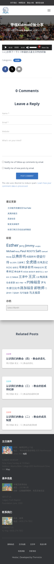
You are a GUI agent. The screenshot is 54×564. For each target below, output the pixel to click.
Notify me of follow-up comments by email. (24, 162)
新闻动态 (10, 544)
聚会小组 (30, 3)
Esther (12, 245)
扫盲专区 (32, 551)
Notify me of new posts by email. (19, 168)
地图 (25, 453)
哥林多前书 (26, 267)
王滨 (32, 276)
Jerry (22, 245)
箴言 (17, 283)
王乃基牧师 (14, 277)
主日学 (17, 60)
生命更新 (10, 282)
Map (8, 469)
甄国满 (43, 276)
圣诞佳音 (11, 218)
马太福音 (34, 292)
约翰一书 (23, 283)
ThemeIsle (37, 557)
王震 (37, 277)
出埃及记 (42, 262)
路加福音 (27, 288)
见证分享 (43, 544)
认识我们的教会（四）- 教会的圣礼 (25, 358)
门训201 (15, 292)
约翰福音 (34, 282)
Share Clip (45, 47)
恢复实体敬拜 (13, 224)
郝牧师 (39, 287)
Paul (23, 251)
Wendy (8, 257)
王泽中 (23, 277)
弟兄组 (25, 272)
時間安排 (22, 3)
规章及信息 (40, 3)
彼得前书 (32, 272)
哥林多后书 (39, 267)
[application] (27, 47)
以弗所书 (19, 256)
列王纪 (9, 267)
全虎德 (31, 261)
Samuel (45, 251)
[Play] (5, 47)
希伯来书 (18, 271)
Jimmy (29, 245)
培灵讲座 (21, 551)
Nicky (17, 251)
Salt (38, 251)
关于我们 (13, 3)
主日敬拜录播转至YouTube (19, 208)
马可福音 (24, 292)
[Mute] (27, 47)
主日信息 (22, 544)
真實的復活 (12, 213)
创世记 (15, 267)
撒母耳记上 (40, 272)
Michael (10, 251)
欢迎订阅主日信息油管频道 (19, 229)
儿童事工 (21, 262)
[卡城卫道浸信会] (6, 10)
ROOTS (31, 251)
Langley (38, 246)
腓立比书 (14, 288)
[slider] (33, 47)
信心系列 (13, 262)
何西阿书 (31, 256)
